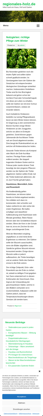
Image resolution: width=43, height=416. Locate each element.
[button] (39, 371)
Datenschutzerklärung (11, 413)
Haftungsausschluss (25, 413)
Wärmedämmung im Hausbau (20, 344)
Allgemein (18, 306)
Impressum (35, 413)
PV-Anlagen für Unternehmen (20, 355)
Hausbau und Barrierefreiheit (20, 352)
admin (22, 45)
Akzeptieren (21, 397)
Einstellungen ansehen (21, 409)
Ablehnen (21, 403)
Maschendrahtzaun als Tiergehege (22, 357)
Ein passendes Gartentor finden (21, 366)
